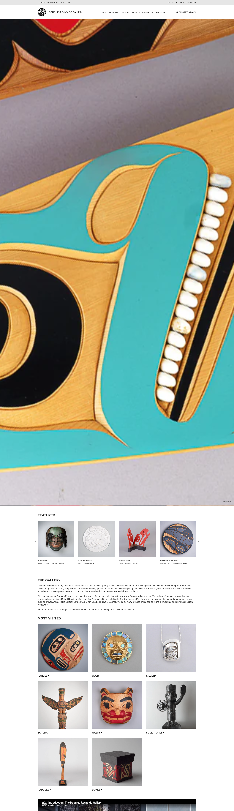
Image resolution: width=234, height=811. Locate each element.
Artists (136, 12)
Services (160, 12)
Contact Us (191, 3)
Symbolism (147, 12)
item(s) (187, 12)
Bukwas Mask (43, 560)
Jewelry (125, 12)
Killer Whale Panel (85, 560)
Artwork (113, 12)
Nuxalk (183, 563)
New (104, 12)
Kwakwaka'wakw (57, 563)
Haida (134, 563)
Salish (92, 563)
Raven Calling (124, 560)
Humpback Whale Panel (169, 560)
